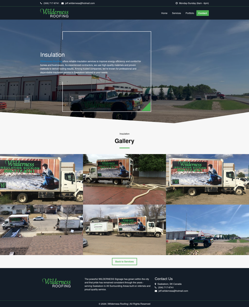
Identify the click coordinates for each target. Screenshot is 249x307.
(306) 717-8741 (51, 3)
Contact (202, 13)
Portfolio (190, 13)
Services (176, 13)
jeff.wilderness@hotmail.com (80, 3)
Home (164, 13)
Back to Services (124, 261)
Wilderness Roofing (51, 61)
